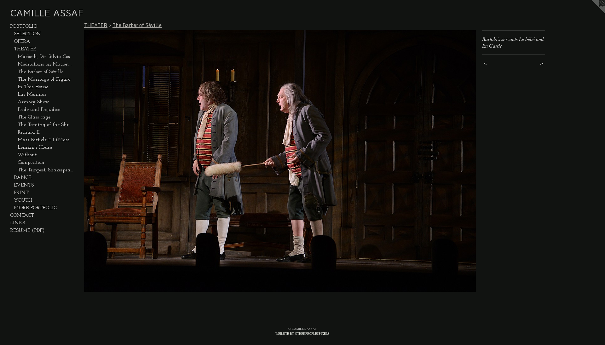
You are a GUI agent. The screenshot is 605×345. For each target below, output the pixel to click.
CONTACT (22, 215)
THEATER (25, 49)
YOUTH (23, 200)
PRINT (21, 192)
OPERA (22, 41)
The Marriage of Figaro (44, 79)
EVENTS (24, 185)
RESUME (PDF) (27, 230)
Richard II (29, 132)
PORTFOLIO (23, 26)
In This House (33, 86)
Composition (31, 162)
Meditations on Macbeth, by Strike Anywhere (45, 64)
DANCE (22, 177)
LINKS (17, 223)
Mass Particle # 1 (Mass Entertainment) (45, 139)
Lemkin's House (35, 147)
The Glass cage (34, 117)
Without (27, 155)
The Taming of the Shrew (45, 124)
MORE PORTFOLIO (35, 207)
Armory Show (33, 102)
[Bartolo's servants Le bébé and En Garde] (280, 161)
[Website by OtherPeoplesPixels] (592, 12)
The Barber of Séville (40, 71)
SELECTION (27, 34)
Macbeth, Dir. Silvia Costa (45, 56)
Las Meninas (32, 94)
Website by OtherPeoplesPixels (302, 333)
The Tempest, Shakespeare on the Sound (45, 170)
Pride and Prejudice (39, 109)
